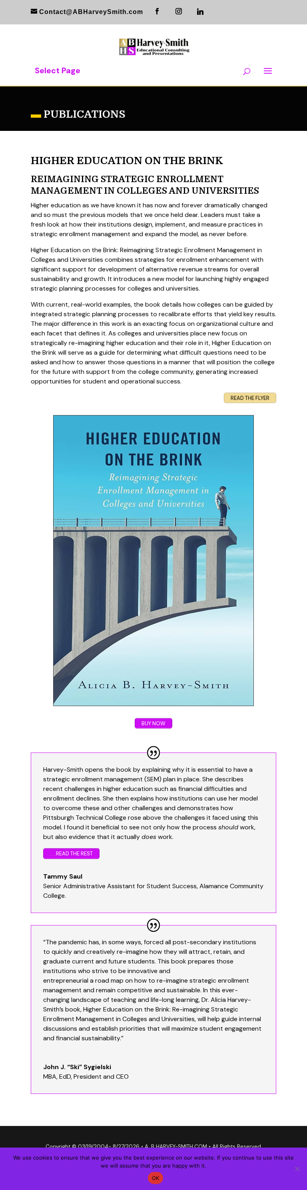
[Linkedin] (200, 11)
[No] (297, 1169)
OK (155, 1178)
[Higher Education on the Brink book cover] (153, 560)
